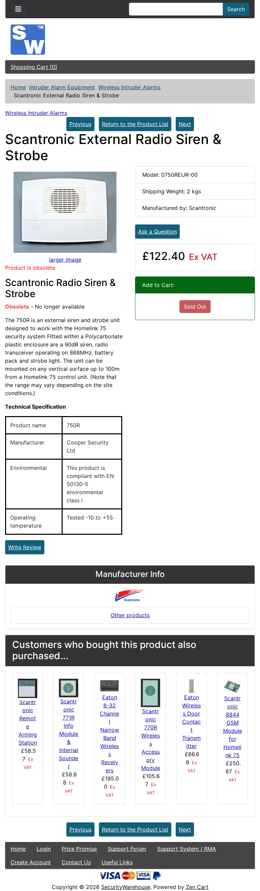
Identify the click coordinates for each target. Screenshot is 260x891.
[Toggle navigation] (18, 9)
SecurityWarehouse (125, 887)
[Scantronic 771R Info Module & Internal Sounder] (68, 687)
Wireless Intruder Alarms (129, 87)
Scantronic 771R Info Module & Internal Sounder (68, 734)
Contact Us (76, 862)
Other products (130, 615)
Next (185, 124)
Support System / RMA (186, 848)
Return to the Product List (135, 124)
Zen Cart (197, 887)
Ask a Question (157, 231)
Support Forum (127, 848)
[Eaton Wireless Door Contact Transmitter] (191, 685)
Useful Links (117, 862)
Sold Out (195, 306)
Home (18, 87)
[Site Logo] (130, 39)
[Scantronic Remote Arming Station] (27, 687)
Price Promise (79, 848)
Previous (80, 124)
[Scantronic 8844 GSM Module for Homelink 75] (232, 685)
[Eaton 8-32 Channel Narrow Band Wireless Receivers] (109, 685)
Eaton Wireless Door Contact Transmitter (191, 721)
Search (236, 9)
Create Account (30, 862)
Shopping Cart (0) (33, 67)
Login (44, 848)
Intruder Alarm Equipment (62, 87)
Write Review (24, 547)
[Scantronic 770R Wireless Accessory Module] (150, 692)
